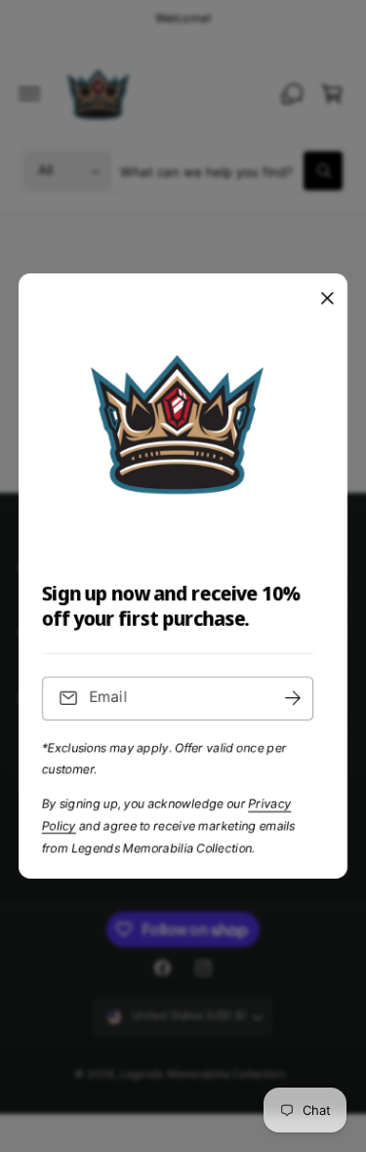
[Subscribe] (292, 698)
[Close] (327, 298)
